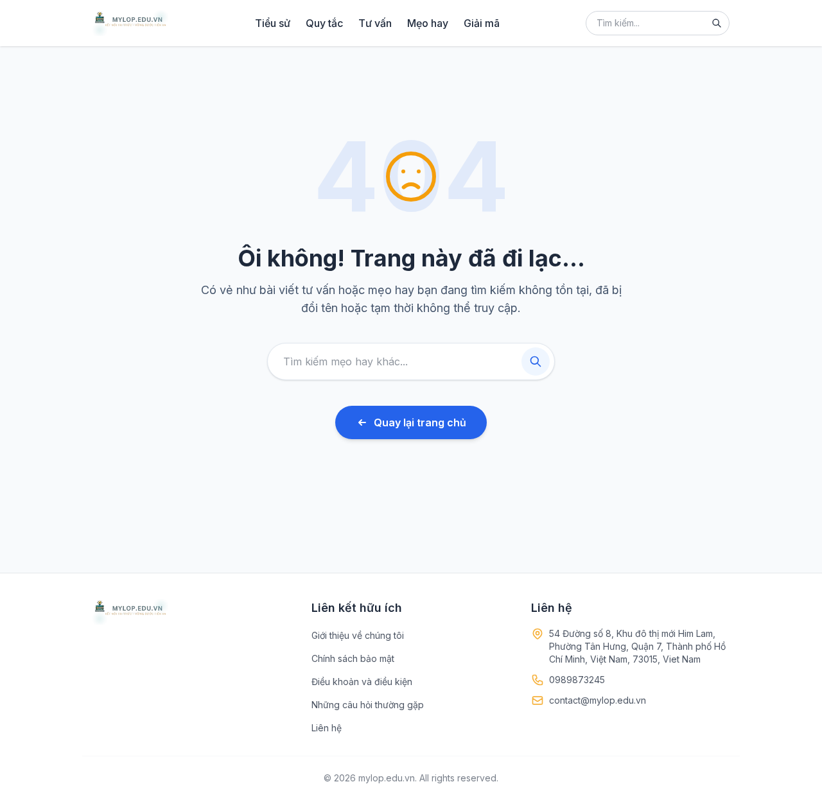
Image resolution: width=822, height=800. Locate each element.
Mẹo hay (427, 23)
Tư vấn (375, 23)
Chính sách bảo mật (352, 658)
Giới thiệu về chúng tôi (357, 635)
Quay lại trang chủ (420, 422)
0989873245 (577, 679)
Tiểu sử (272, 23)
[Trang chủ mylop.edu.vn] (130, 23)
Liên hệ (326, 727)
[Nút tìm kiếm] (717, 23)
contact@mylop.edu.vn (597, 700)
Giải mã (482, 23)
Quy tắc (324, 23)
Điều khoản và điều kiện (361, 681)
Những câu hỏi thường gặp (367, 704)
